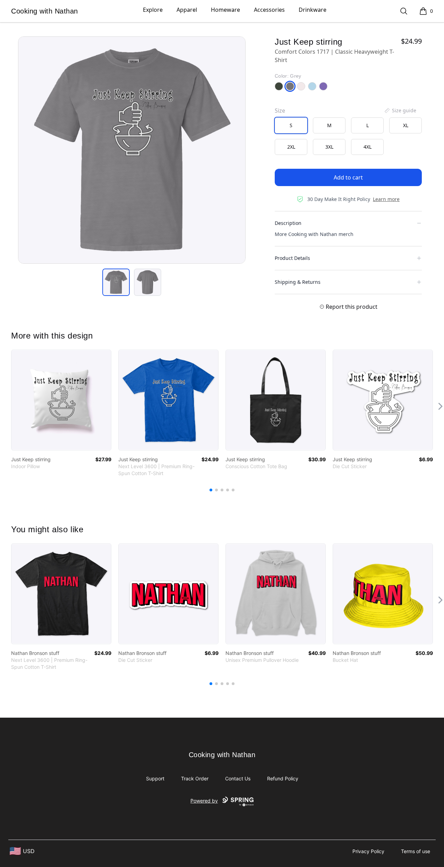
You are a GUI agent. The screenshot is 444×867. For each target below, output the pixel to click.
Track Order (194, 778)
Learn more (386, 199)
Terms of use (415, 851)
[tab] (116, 282)
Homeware (225, 10)
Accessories (269, 10)
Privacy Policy (368, 851)
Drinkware (312, 10)
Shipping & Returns (298, 282)
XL (405, 125)
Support (155, 778)
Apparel (187, 10)
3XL (329, 146)
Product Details (292, 258)
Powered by (204, 801)
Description (288, 223)
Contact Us (237, 778)
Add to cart (348, 177)
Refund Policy (282, 778)
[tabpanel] (132, 150)
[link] (61, 400)
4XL (368, 146)
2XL (291, 146)
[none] (400, 110)
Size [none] (280, 110)
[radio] (291, 125)
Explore (153, 10)
